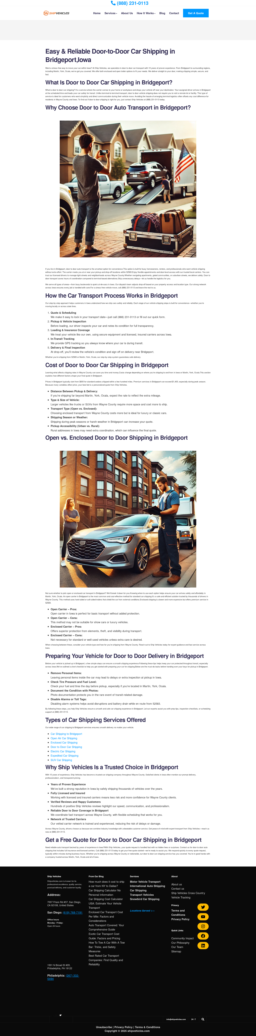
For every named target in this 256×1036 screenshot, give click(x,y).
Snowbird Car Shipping (144, 899)
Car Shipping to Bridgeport (66, 734)
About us (176, 884)
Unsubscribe (104, 1027)
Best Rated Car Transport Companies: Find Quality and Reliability (106, 960)
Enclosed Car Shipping (64, 742)
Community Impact (182, 938)
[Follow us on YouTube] (203, 916)
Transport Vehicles (142, 895)
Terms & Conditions (147, 1027)
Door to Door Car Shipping (66, 747)
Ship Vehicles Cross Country (188, 893)
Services (110, 13)
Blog (162, 13)
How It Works (145, 13)
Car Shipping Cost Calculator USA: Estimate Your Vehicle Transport (106, 903)
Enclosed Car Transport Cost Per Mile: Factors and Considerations (106, 916)
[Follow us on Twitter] (203, 907)
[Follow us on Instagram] (203, 926)
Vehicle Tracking (180, 897)
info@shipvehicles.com (176, 1019)
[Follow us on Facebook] (203, 936)
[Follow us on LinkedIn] (203, 945)
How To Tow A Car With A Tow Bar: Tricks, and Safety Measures (107, 947)
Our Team (177, 947)
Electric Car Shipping (63, 751)
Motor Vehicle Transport (145, 881)
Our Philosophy (180, 943)
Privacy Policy (180, 919)
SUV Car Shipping (61, 760)
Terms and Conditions (178, 912)
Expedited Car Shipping (64, 755)
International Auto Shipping (147, 886)
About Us (127, 13)
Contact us (177, 888)
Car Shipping (138, 890)
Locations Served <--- (142, 910)
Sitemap (176, 951)
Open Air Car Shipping (64, 738)
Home (97, 13)
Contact (174, 13)
